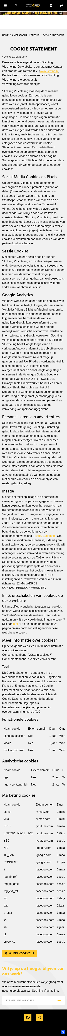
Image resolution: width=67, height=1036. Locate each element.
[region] (33, 740)
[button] (5, 5)
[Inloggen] (51, 5)
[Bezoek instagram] (39, 1017)
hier (15, 623)
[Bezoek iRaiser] (33, 1029)
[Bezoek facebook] (27, 1017)
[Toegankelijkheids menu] (63, 1032)
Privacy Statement (44, 535)
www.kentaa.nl (49, 70)
